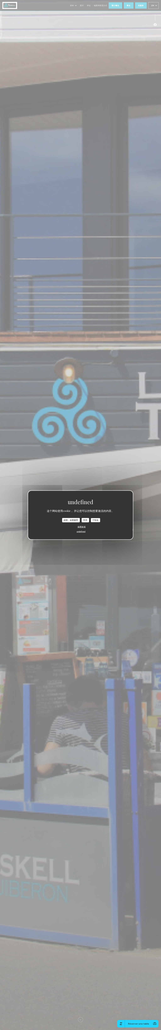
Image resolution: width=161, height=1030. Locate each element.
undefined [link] (81, 531)
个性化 (95, 520)
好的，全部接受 (71, 520)
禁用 (85, 520)
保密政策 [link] (82, 527)
